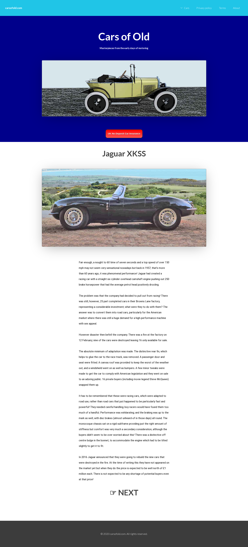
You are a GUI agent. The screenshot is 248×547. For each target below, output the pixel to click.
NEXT (128, 492)
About (236, 7)
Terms (222, 7)
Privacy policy (204, 7)
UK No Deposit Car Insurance (124, 133)
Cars (186, 7)
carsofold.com (13, 7)
